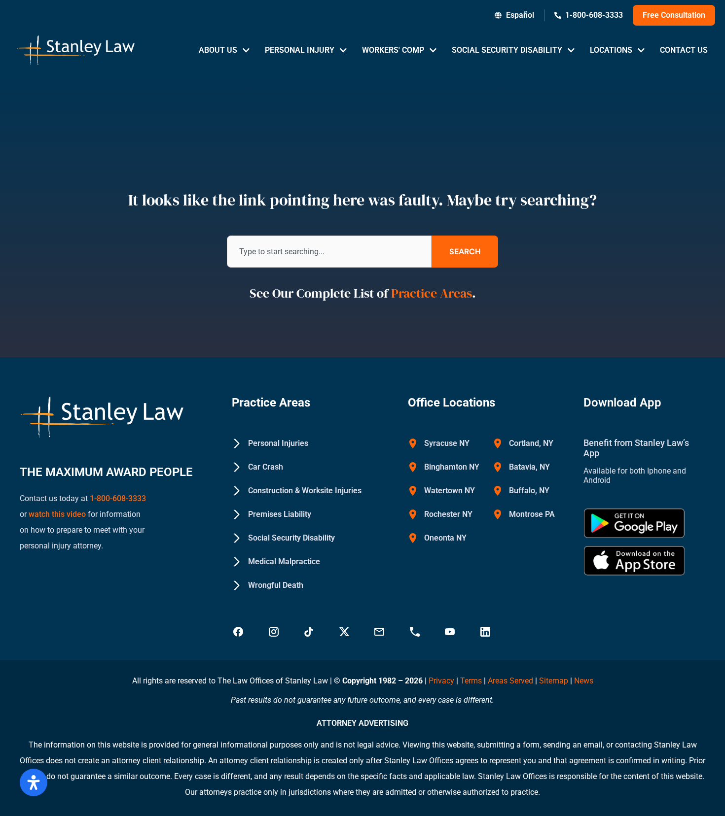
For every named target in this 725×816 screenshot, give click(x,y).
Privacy (441, 680)
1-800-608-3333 (118, 498)
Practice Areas (431, 293)
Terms (471, 680)
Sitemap (553, 680)
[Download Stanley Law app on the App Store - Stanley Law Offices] (634, 561)
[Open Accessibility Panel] (33, 782)
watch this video (56, 514)
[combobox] (329, 252)
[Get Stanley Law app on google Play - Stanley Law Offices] (634, 523)
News (583, 680)
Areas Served (511, 680)
